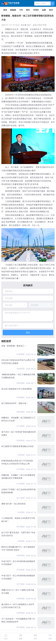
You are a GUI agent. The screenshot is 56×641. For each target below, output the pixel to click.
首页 (5, 9)
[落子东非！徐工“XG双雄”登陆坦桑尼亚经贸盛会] (46, 436)
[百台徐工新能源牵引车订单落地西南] (46, 393)
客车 (28, 9)
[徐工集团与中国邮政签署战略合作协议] (46, 450)
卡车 (21, 9)
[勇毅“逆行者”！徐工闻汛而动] (46, 508)
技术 (51, 9)
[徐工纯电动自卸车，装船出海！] (46, 407)
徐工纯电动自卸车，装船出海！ (14, 403)
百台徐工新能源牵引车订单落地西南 (16, 388)
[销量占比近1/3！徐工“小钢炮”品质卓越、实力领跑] (46, 594)
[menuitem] (5, 9)
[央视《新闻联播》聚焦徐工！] (46, 350)
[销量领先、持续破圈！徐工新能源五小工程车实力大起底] (46, 422)
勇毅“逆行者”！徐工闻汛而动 (13, 503)
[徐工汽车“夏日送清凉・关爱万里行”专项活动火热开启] (46, 536)
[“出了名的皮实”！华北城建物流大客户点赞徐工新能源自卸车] (46, 623)
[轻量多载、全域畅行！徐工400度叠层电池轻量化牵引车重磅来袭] (46, 479)
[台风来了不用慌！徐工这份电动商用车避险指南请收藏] (46, 493)
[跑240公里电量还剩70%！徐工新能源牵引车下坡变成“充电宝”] (46, 551)
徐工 (33, 32)
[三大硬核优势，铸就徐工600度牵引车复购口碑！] (46, 522)
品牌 (44, 9)
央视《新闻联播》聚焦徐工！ (13, 345)
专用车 (36, 9)
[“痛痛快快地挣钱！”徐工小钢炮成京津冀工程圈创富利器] (46, 378)
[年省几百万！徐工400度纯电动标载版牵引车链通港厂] (46, 565)
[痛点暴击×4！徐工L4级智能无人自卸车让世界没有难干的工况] (46, 608)
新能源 (13, 9)
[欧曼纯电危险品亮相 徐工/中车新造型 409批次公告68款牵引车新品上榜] (46, 465)
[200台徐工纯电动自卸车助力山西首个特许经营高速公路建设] (46, 364)
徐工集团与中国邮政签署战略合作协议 (17, 446)
